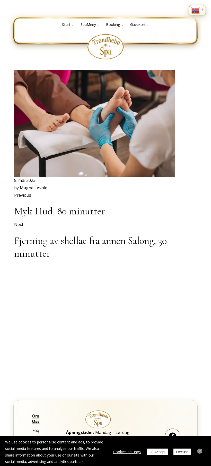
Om (35, 416)
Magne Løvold (33, 188)
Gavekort (138, 24)
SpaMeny (88, 24)
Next (18, 224)
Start (66, 24)
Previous (22, 195)
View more (94, 461)
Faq (35, 430)
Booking (113, 24)
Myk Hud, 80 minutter (59, 211)
